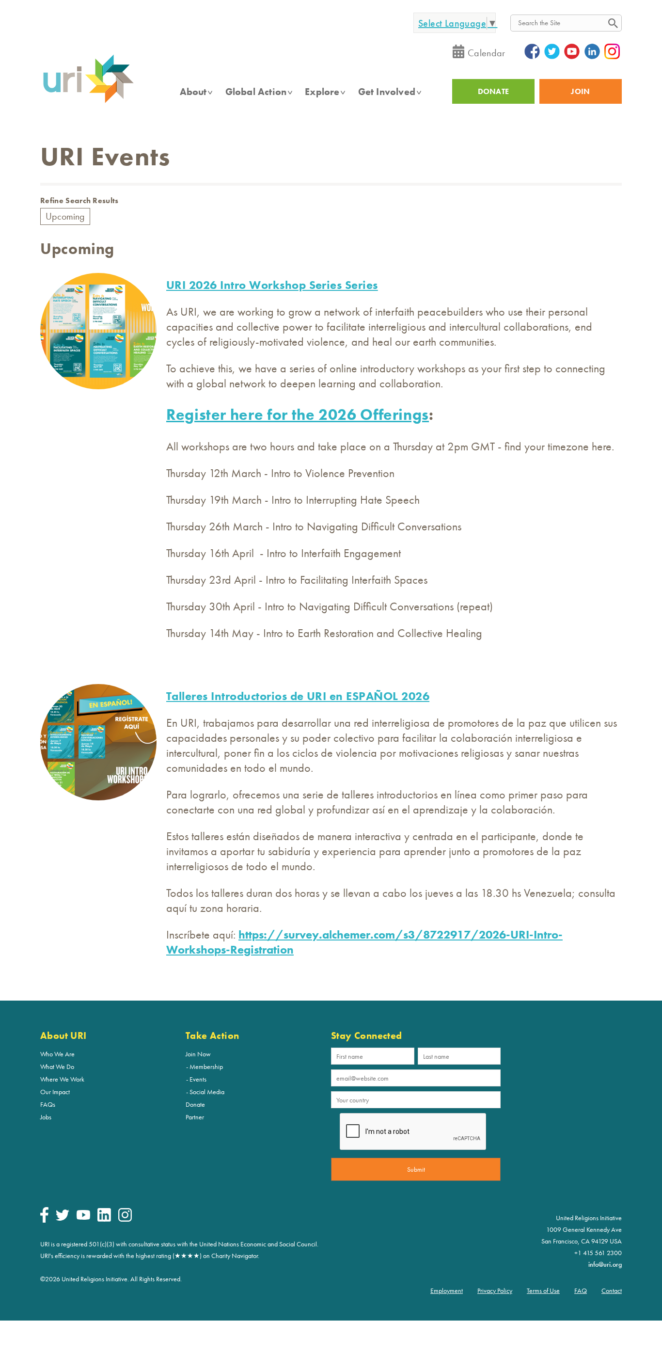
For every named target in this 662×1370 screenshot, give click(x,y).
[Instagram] (125, 1219)
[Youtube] (83, 1217)
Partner (195, 1117)
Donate (195, 1104)
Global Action (256, 91)
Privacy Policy (494, 1290)
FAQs (47, 1104)
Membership (206, 1066)
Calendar (486, 53)
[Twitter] (62, 1218)
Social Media (206, 1091)
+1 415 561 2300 (598, 1252)
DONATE (493, 91)
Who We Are (57, 1054)
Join (580, 91)
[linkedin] (104, 1219)
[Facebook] (44, 1220)
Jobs (45, 1117)
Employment (446, 1290)
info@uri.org (605, 1264)
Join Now (198, 1054)
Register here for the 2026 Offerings (297, 415)
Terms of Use (543, 1290)
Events (197, 1079)
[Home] (88, 102)
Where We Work (62, 1079)
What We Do (57, 1066)
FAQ (580, 1290)
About (193, 91)
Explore (322, 91)
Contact (611, 1290)
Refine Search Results (79, 200)
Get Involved (386, 91)
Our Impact (55, 1091)
